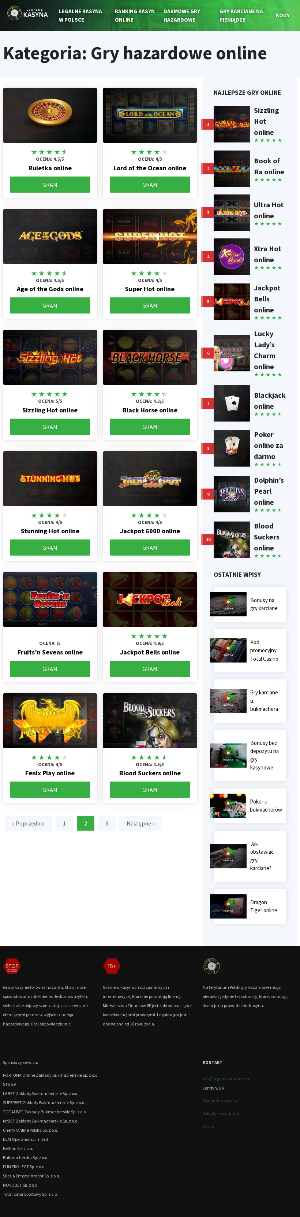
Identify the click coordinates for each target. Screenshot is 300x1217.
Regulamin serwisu (220, 1100)
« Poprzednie (28, 823)
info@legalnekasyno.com (227, 1078)
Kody (283, 15)
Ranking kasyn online (135, 15)
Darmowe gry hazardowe (182, 15)
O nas (208, 1126)
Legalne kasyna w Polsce (80, 15)
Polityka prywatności (222, 1113)
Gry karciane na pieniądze (241, 15)
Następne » (141, 823)
